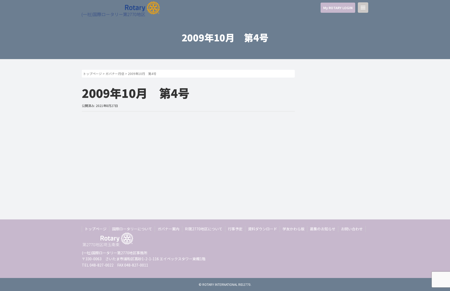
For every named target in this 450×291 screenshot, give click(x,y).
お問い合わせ (352, 228)
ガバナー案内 (168, 228)
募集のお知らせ (322, 228)
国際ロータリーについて (132, 228)
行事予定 (235, 228)
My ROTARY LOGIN (338, 7)
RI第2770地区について (203, 228)
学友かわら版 (293, 228)
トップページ (92, 73)
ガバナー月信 (114, 73)
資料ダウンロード (262, 228)
